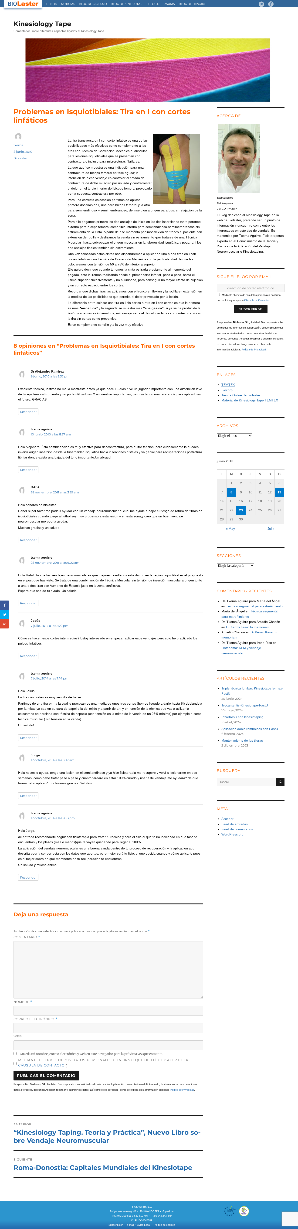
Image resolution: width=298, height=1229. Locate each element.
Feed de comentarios (237, 829)
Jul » (271, 528)
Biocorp (227, 390)
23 (241, 510)
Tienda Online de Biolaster (240, 395)
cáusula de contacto (41, 1065)
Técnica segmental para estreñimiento (254, 606)
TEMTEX (228, 385)
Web (18, 1036)
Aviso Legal (143, 1224)
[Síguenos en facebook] (271, 4)
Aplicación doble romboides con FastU (249, 729)
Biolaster (20, 158)
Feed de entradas (234, 824)
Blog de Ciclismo (93, 4)
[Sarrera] (23, 4)
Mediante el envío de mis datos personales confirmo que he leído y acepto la (103, 1062)
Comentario (27, 937)
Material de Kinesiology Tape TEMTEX (249, 400)
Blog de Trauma (161, 4)
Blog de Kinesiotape (127, 4)
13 (279, 492)
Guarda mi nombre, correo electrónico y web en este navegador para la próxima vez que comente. (91, 1054)
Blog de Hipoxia (192, 4)
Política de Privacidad (182, 1089)
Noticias (68, 4)
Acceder (227, 819)
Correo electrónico (36, 1019)
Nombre (23, 1002)
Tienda (51, 4)
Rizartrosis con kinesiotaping (242, 717)
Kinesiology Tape (42, 24)
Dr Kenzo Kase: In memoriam (248, 627)
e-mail (130, 1224)
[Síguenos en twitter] (261, 4)
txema (18, 145)
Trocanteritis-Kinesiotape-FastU (244, 705)
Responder (28, 412)
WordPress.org (232, 834)
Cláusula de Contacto (256, 300)
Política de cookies (164, 1224)
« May (230, 528)
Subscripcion (115, 1224)
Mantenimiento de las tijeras (242, 740)
